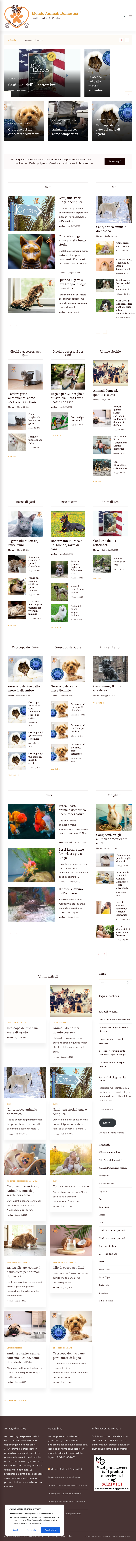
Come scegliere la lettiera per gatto (34, 419)
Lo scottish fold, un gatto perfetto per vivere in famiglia (35, 608)
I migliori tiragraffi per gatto (35, 440)
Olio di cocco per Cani (68, 1268)
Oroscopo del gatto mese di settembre (35, 735)
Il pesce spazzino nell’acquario (71, 891)
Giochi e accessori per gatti (112, 1238)
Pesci (101, 1261)
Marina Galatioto (26, 1536)
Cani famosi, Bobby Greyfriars (107, 688)
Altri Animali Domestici (110, 1160)
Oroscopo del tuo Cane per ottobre (78, 728)
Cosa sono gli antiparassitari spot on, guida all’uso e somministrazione (126, 307)
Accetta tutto (50, 1530)
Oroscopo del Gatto (96, 68)
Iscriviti (107, 1122)
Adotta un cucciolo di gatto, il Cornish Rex (34, 562)
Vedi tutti (12, 457)
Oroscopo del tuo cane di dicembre (78, 707)
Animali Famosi (106, 1183)
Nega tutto (31, 1530)
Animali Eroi (105, 1175)
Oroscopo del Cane (19, 77)
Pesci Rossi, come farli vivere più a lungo (71, 854)
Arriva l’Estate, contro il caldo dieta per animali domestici (23, 1272)
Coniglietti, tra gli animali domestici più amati (111, 839)
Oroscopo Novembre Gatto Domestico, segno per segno (66, 127)
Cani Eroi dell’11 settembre (104, 543)
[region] (34, 1520)
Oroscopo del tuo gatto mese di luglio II (39, 40)
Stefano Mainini (65, 842)
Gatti (55, 1104)
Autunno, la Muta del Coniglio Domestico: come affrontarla (122, 880)
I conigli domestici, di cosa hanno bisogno (123, 931)
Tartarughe (104, 1285)
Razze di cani (105, 1269)
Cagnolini (103, 1191)
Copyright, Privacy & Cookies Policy (118, 1536)
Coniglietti (104, 1207)
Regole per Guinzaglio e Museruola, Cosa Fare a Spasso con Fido (67, 398)
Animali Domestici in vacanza (22, 1181)
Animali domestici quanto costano (106, 393)
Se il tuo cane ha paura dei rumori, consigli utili (123, 285)
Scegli (15, 1530)
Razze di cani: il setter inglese (78, 589)
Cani (9, 1104)
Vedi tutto (12, 775)
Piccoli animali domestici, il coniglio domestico (122, 908)
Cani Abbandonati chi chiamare (120, 465)
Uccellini (103, 1293)
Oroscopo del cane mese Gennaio (37, 83)
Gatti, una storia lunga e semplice (71, 200)
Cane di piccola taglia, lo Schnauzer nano (76, 567)
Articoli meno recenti (15, 1400)
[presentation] (7, 94)
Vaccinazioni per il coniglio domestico (123, 858)
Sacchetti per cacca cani (78, 419)
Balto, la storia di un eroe (119, 561)
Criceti (102, 1214)
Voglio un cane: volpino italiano (76, 610)
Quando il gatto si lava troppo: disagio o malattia (72, 284)
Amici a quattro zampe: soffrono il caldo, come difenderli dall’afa (119, 416)
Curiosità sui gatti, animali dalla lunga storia (72, 240)
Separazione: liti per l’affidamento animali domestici (120, 442)
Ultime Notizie (60, 1023)
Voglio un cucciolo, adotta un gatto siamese (33, 584)
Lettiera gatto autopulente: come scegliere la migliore (22, 398)
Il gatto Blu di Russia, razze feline (23, 543)
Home (87, 1536)
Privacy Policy (66, 1536)
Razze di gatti (105, 1277)
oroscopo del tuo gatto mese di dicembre (24, 688)
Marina (11, 89)
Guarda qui (115, 161)
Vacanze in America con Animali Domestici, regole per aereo (24, 1190)
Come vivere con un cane (122, 244)
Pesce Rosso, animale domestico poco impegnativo (72, 810)
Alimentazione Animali (19, 1262)
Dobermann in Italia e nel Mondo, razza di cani (66, 545)
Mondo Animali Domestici (55, 13)
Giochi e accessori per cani (112, 1230)
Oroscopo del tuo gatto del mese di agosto (35, 758)
